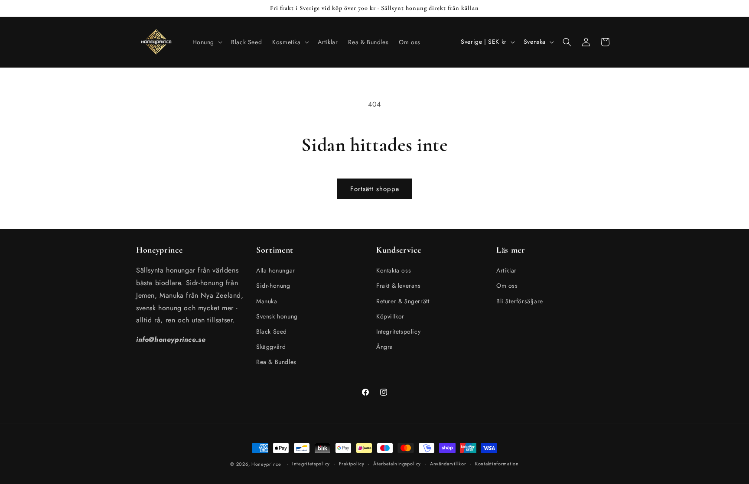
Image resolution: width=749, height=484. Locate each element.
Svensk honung (277, 316)
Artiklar (506, 270)
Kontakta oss (393, 270)
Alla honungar (275, 270)
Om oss (507, 285)
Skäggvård (271, 346)
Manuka (266, 301)
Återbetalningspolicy (397, 463)
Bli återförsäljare (519, 301)
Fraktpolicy (352, 463)
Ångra (384, 346)
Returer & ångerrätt (402, 301)
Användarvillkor (448, 463)
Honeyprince (266, 464)
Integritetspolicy (398, 331)
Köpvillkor (390, 316)
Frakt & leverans (398, 285)
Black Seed (271, 331)
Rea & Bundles (276, 361)
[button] (206, 42)
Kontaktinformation (497, 463)
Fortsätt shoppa (374, 189)
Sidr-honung (273, 285)
